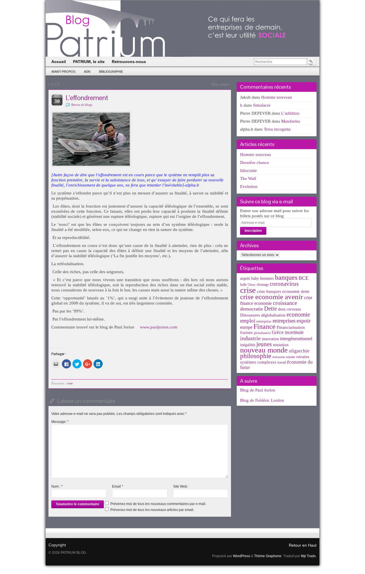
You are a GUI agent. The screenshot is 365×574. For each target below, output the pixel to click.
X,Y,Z (55, 84)
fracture (246, 332)
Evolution (248, 186)
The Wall (248, 178)
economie (298, 314)
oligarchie (299, 351)
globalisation (262, 332)
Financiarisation (291, 327)
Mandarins (290, 121)
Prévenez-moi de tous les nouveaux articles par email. (152, 510)
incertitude (294, 332)
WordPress (241, 556)
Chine (252, 284)
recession (278, 357)
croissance (285, 303)
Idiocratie (248, 170)
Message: (60, 422)
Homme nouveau (276, 97)
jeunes (264, 344)
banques (286, 277)
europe (246, 327)
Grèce (278, 332)
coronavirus (284, 284)
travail (281, 362)
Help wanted (219, 84)
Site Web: (180, 486)
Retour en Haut (303, 545)
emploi (247, 321)
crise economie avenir (271, 297)
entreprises (284, 321)
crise (70, 383)
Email (117, 486)
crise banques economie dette (283, 291)
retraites (302, 357)
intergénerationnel (296, 338)
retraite (290, 357)
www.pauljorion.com (158, 327)
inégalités (247, 345)
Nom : (57, 486)
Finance (264, 326)
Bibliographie (111, 71)
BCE (304, 278)
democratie (251, 309)
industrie (250, 338)
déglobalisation (273, 315)
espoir (304, 320)
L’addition (290, 113)
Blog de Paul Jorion (257, 390)
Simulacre (262, 105)
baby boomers (262, 278)
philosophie (255, 356)
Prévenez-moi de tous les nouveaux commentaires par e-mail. (158, 504)
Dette (270, 308)
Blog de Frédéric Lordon (262, 400)
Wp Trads (308, 556)
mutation (281, 344)
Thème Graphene (267, 556)
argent (245, 278)
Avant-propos (63, 71)
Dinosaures (250, 315)
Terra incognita (277, 129)
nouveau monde (264, 350)
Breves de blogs (81, 104)
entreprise (263, 321)
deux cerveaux (289, 309)
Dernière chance (254, 162)
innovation (270, 339)
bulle (243, 285)
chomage (263, 285)
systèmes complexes (258, 362)
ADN (87, 71)
